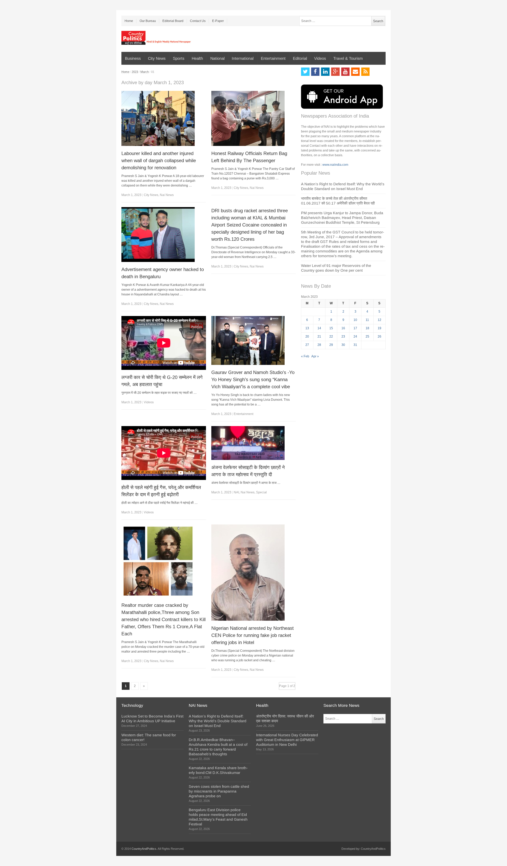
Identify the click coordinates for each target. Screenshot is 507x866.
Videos (320, 58)
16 (343, 328)
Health (197, 58)
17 (355, 328)
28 (319, 344)
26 (379, 336)
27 (307, 344)
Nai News (167, 195)
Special (261, 492)
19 (379, 328)
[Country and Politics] (156, 38)
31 (355, 344)
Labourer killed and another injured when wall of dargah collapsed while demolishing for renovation (158, 160)
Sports (178, 58)
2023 (135, 71)
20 (307, 336)
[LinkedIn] (325, 72)
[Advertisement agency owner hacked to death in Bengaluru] (163, 234)
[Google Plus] (335, 72)
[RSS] (365, 72)
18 (367, 328)
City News (157, 58)
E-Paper (218, 21)
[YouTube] (345, 72)
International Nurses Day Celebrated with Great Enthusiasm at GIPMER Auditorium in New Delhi (287, 740)
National (217, 58)
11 (367, 320)
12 (379, 320)
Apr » (315, 356)
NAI (236, 492)
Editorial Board (172, 21)
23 (343, 336)
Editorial (300, 58)
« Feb (305, 356)
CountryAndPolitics (144, 848)
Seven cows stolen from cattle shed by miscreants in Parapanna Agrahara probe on (219, 791)
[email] (355, 72)
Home (129, 21)
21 (319, 336)
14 (319, 328)
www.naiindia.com (335, 164)
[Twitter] (305, 72)
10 (355, 320)
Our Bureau (148, 21)
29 (331, 344)
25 (367, 336)
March (144, 71)
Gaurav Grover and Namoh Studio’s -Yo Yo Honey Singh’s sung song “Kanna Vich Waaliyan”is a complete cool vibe (252, 379)
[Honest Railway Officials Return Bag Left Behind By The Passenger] (253, 118)
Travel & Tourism (348, 58)
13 (307, 328)
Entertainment (273, 58)
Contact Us (198, 21)
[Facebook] (315, 72)
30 (343, 344)
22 (331, 336)
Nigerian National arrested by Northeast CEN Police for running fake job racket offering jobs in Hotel (252, 635)
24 (355, 336)
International (243, 58)
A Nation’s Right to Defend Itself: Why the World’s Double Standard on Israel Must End (217, 721)
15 (331, 328)
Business (133, 58)
